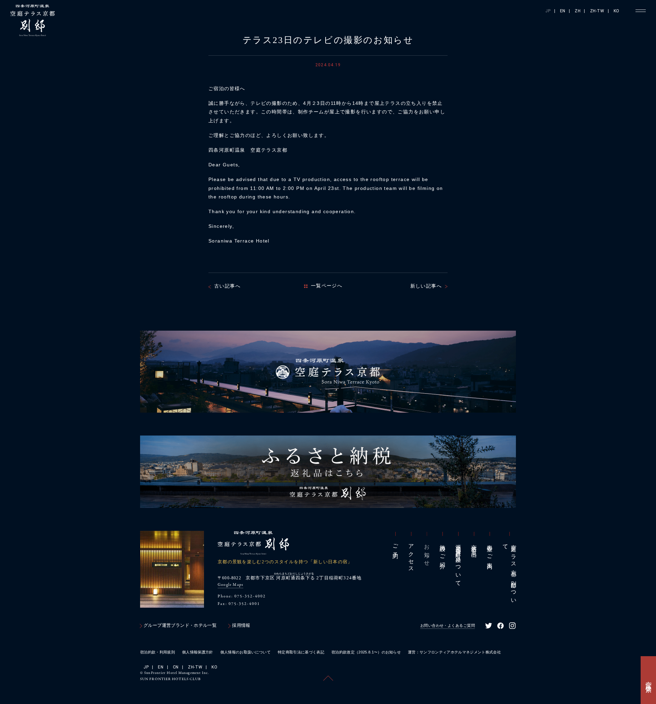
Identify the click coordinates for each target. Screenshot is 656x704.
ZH (577, 11)
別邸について (510, 571)
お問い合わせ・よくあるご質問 (447, 625)
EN (562, 11)
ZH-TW (597, 11)
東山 (474, 544)
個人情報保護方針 (197, 652)
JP (547, 11)
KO (616, 11)
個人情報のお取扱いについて (245, 652)
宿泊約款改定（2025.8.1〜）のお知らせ (366, 652)
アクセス (411, 555)
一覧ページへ (326, 285)
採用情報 (241, 625)
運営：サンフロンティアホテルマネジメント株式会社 (454, 652)
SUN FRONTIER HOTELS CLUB (170, 679)
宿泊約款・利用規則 (157, 652)
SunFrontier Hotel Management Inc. (176, 673)
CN (176, 667)
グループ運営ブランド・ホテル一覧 (180, 625)
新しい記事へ (426, 286)
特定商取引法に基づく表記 (301, 652)
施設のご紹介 (443, 550)
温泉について (458, 562)
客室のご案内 (490, 550)
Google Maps (230, 585)
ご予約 (395, 545)
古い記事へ (227, 286)
